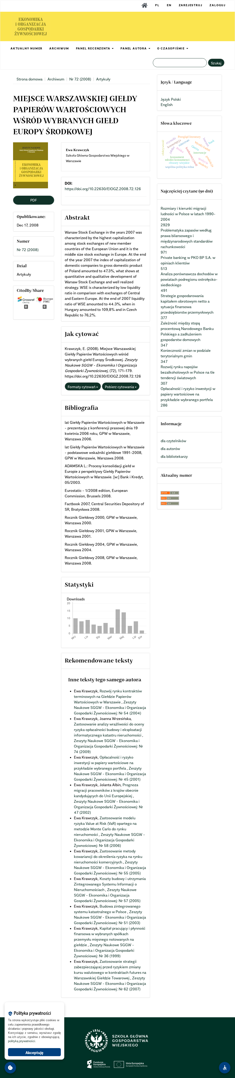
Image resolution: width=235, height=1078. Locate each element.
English (167, 104)
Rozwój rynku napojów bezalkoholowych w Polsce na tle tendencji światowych (188, 372)
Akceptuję (34, 1052)
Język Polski (171, 99)
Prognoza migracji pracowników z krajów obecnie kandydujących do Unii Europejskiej (106, 790)
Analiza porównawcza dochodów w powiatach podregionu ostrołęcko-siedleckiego (189, 279)
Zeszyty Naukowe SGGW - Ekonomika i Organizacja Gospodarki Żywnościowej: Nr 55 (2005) (110, 867)
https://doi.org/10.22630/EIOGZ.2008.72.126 (103, 188)
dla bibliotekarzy (174, 456)
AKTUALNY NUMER (26, 48)
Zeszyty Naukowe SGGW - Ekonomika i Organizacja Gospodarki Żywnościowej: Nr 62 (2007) (110, 983)
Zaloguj (218, 5)
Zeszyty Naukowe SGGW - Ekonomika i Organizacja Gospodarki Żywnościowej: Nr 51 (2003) (110, 917)
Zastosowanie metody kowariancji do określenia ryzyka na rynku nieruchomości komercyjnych (108, 856)
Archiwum (56, 79)
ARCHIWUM (59, 48)
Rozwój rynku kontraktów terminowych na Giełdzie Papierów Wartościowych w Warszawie (108, 696)
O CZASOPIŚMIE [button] (171, 48)
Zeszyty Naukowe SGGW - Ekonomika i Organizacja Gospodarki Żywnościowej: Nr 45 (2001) (110, 774)
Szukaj (216, 63)
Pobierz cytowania (120, 387)
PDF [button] (33, 200)
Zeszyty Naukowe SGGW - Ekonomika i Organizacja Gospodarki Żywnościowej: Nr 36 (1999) (104, 950)
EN (169, 5)
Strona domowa (29, 79)
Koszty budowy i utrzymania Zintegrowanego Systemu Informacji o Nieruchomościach (110, 884)
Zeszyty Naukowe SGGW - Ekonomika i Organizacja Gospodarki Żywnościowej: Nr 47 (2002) (108, 807)
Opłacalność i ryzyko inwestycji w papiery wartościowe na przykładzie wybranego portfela (103, 763)
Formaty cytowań (82, 387)
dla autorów (170, 448)
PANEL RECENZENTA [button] (94, 48)
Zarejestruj (190, 5)
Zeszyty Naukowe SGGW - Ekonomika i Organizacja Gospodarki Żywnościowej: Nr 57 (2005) (107, 895)
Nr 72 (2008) (80, 79)
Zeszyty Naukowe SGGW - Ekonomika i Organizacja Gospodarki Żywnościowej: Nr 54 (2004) (110, 707)
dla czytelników (173, 441)
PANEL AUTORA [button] (134, 48)
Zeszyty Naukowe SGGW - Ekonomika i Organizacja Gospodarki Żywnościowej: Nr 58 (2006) (109, 840)
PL (157, 5)
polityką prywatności (21, 1041)
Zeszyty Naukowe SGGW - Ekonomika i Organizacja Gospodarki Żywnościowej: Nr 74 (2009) (108, 746)
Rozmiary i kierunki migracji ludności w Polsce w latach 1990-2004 (188, 214)
